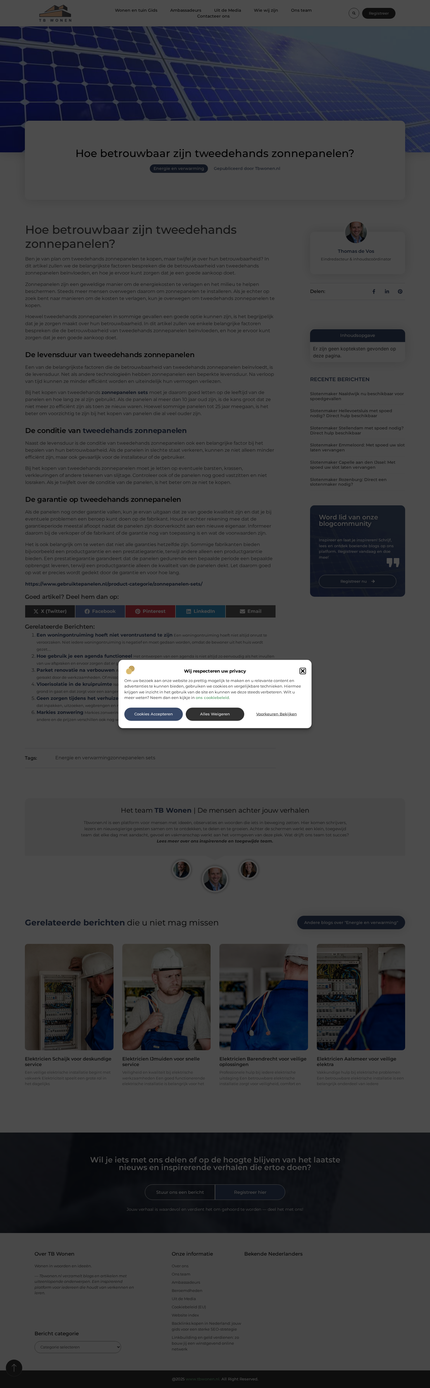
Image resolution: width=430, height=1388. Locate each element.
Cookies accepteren (153, 714)
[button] (303, 671)
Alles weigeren (215, 714)
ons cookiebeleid (212, 697)
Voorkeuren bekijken (276, 714)
